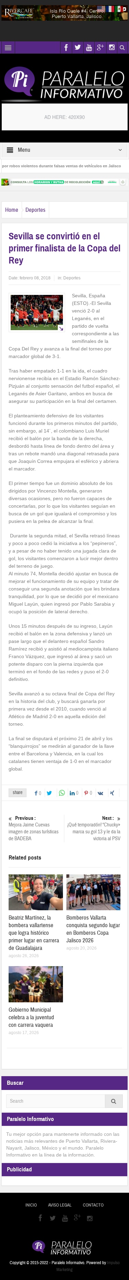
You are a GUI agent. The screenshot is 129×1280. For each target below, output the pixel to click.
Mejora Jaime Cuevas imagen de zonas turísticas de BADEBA (33, 828)
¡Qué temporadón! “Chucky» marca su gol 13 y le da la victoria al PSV (93, 828)
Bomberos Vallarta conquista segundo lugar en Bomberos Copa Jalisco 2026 (93, 929)
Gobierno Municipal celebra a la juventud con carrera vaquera (31, 1017)
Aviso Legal (60, 1205)
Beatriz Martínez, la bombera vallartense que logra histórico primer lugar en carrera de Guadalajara (34, 933)
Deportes (35, 210)
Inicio (31, 1205)
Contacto (93, 1205)
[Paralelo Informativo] (64, 84)
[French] (110, 8)
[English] (101, 8)
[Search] (114, 1101)
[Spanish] (119, 8)
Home (11, 210)
